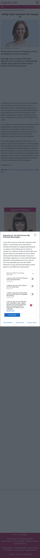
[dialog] (20, 279)
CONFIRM (12, 315)
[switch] (31, 279)
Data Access (20, 322)
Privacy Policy (32, 322)
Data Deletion (7, 322)
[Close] (36, 236)
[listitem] (20, 273)
